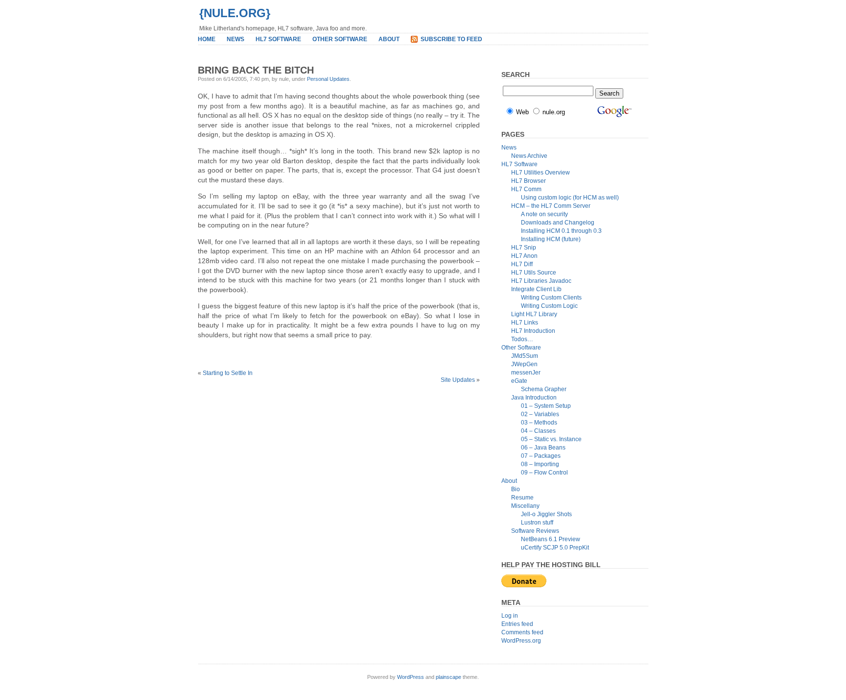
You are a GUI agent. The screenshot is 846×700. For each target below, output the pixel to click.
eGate (519, 380)
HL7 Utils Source (533, 272)
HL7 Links (524, 322)
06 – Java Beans (543, 447)
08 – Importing (540, 464)
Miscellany (525, 505)
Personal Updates (328, 79)
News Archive (529, 155)
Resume (522, 497)
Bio (515, 489)
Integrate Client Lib (536, 289)
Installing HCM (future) (551, 239)
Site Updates (458, 379)
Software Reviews (535, 530)
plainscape (448, 677)
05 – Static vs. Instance (551, 439)
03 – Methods (539, 422)
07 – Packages (541, 455)
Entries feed (517, 624)
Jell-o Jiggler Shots (546, 514)
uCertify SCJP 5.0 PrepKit (555, 547)
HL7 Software (278, 39)
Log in (509, 615)
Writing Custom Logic (549, 305)
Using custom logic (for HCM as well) (570, 197)
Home (206, 39)
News (235, 39)
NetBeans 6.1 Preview (550, 539)
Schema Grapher (543, 389)
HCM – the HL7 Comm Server (550, 205)
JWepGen (524, 364)
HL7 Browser (528, 180)
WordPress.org (521, 640)
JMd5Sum (524, 355)
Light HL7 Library (534, 314)
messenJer (525, 372)
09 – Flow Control (544, 472)
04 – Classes (538, 430)
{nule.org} (234, 13)
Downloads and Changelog (557, 222)
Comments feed (522, 632)
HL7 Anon (524, 255)
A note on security (544, 214)
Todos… (522, 339)
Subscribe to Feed (451, 39)
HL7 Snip (523, 247)
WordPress (410, 677)
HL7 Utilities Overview (540, 172)
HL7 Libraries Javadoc (541, 280)
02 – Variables (540, 414)
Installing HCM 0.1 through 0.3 (561, 230)
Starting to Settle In (228, 373)
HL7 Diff (522, 264)
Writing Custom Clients (551, 297)
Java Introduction (534, 397)
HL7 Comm (526, 189)
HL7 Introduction (533, 330)
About (389, 39)
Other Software (339, 39)
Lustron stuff (537, 522)
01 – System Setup (546, 405)
